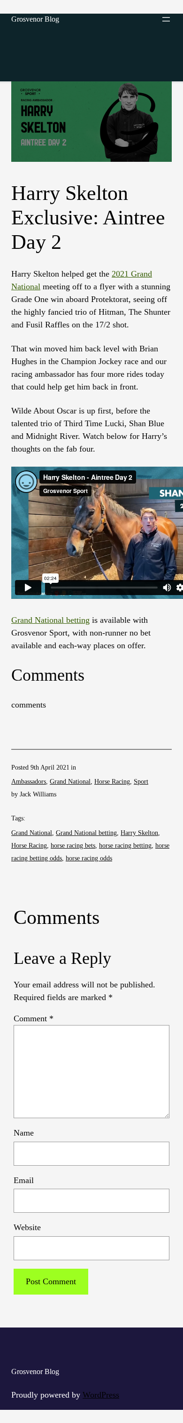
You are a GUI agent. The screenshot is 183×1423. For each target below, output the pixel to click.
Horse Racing (112, 781)
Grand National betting (50, 620)
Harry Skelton (139, 832)
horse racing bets (73, 845)
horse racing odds (89, 858)
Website (27, 1227)
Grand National (70, 781)
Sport (141, 781)
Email (24, 1180)
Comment (33, 1018)
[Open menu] (166, 19)
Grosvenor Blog (35, 19)
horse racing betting (125, 845)
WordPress (101, 1394)
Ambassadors (28, 781)
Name (24, 1132)
